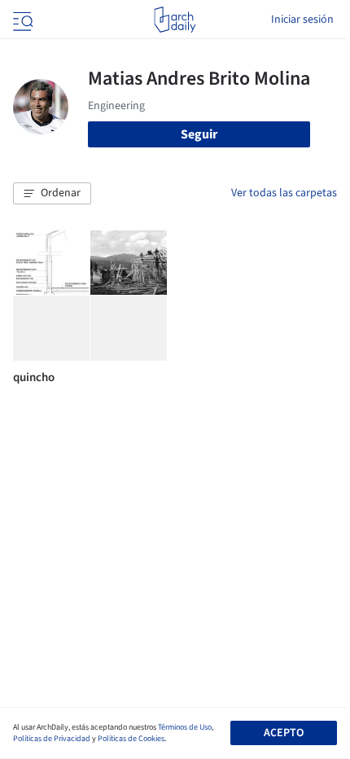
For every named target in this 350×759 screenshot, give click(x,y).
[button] (52, 193)
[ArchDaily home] (174, 20)
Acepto (284, 733)
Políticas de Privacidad (51, 738)
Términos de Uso (185, 727)
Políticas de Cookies (131, 738)
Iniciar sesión (302, 19)
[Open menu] (21, 19)
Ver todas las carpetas (284, 193)
